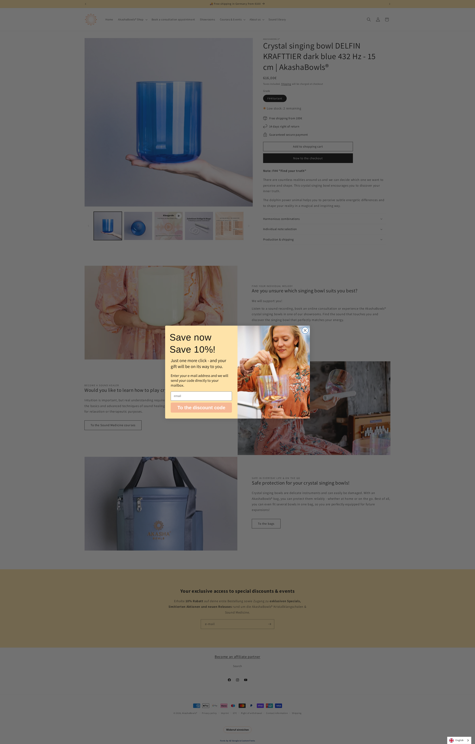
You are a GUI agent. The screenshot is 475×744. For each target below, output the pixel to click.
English (460, 740)
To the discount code (201, 407)
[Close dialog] (305, 330)
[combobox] (459, 740)
